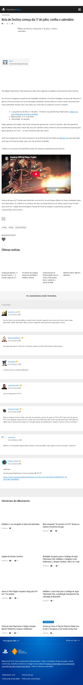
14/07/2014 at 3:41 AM (14, 411)
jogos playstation (20, 227)
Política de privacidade (11, 679)
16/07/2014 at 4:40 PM (14, 463)
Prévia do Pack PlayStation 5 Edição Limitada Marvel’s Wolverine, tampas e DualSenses (18, 627)
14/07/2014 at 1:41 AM (14, 388)
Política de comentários (31, 679)
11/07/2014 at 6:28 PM (14, 340)
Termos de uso (27, 675)
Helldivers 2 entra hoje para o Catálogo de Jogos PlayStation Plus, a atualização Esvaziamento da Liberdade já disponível (61, 594)
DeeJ (11, 61)
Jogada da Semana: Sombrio (12, 556)
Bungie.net (64, 138)
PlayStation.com (8, 675)
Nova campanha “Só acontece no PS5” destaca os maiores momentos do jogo (61, 525)
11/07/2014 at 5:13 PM (14, 314)
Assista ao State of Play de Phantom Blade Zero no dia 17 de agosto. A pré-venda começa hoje (61, 627)
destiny (11, 227)
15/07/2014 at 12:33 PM (15, 440)
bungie (4, 227)
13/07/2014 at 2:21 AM (14, 364)
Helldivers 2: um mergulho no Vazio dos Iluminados (21, 524)
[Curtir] (10, 528)
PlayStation (13, 9)
